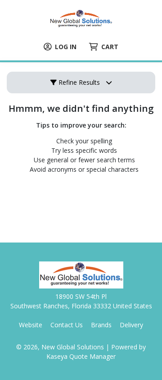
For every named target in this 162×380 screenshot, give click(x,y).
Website (30, 324)
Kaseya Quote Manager (81, 356)
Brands (101, 324)
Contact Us (66, 324)
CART (109, 46)
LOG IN (65, 46)
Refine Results (78, 82)
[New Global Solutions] (81, 18)
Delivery (131, 324)
